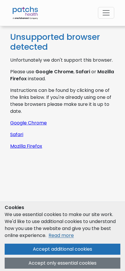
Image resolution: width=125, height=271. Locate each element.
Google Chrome (28, 123)
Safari (16, 134)
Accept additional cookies (62, 249)
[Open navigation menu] (106, 13)
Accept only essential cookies (62, 263)
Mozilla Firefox (26, 146)
